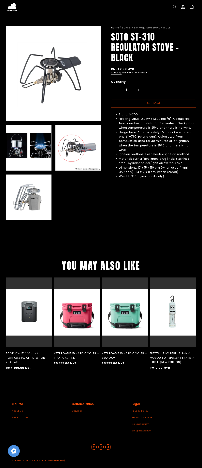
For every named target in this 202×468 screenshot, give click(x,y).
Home (115, 27)
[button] (174, 7)
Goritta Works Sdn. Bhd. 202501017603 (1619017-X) (41, 460)
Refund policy (140, 424)
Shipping (116, 72)
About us (17, 410)
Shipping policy (141, 430)
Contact (77, 410)
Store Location (20, 417)
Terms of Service (142, 417)
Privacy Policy (140, 410)
